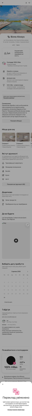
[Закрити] (2, 384)
